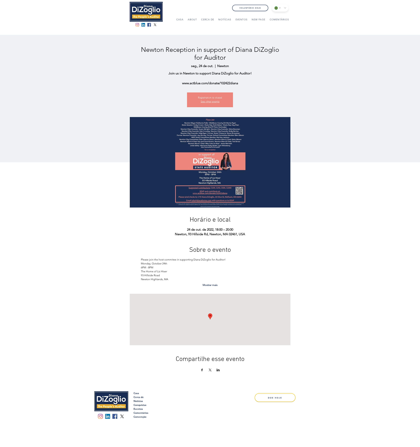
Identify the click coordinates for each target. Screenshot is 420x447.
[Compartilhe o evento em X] (210, 370)
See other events (210, 101)
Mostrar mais (210, 285)
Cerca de (139, 397)
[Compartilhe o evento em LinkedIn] (218, 370)
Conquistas (140, 405)
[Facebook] (149, 25)
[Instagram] (137, 25)
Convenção (140, 416)
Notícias (138, 401)
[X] (155, 25)
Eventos (138, 408)
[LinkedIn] (143, 25)
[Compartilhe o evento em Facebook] (202, 370)
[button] (207, 20)
